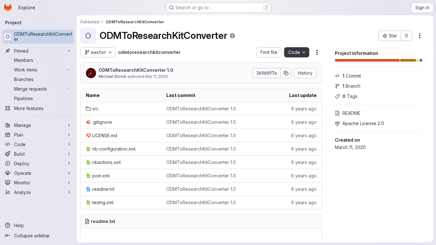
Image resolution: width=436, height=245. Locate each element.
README (351, 113)
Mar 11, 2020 (156, 76)
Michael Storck (112, 76)
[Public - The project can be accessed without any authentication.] (232, 35)
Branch (351, 86)
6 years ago (304, 108)
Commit (351, 75)
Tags (349, 96)
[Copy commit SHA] (286, 73)
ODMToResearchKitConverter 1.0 (136, 70)
